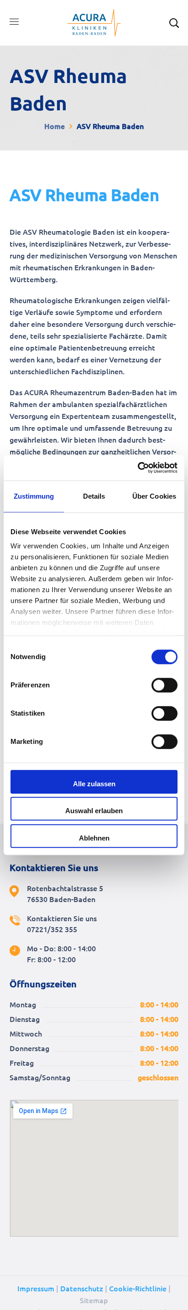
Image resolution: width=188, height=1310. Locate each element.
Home (54, 126)
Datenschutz (81, 1288)
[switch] (164, 685)
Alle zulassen (94, 784)
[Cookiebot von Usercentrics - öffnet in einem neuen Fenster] (138, 468)
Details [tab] (94, 496)
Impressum (35, 1288)
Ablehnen (94, 838)
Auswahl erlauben (94, 811)
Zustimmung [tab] (34, 496)
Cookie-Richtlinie (138, 1288)
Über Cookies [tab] (154, 496)
